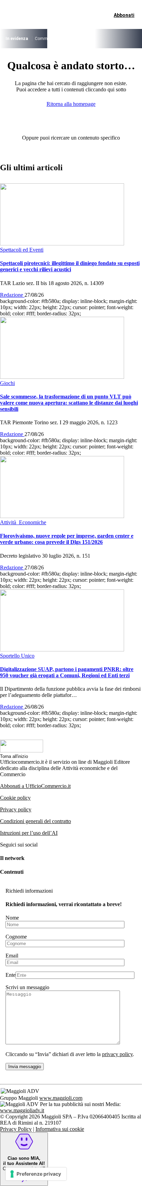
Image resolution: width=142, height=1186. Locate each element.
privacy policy (117, 1054)
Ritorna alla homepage (71, 104)
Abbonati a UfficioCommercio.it (35, 786)
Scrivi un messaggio (27, 987)
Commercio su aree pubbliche (62, 38)
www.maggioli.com (60, 1098)
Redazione (12, 295)
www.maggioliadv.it (22, 1110)
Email (12, 956)
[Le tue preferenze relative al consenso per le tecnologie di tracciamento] (36, 1173)
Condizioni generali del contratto (35, 821)
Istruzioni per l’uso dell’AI (29, 833)
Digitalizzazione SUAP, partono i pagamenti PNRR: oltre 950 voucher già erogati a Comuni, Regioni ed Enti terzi (66, 672)
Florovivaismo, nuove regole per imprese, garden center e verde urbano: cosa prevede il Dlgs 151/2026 (66, 539)
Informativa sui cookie (60, 1129)
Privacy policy (15, 809)
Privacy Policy (16, 1129)
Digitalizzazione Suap (115, 38)
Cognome (16, 937)
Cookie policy (15, 798)
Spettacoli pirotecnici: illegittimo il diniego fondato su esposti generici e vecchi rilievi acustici (70, 266)
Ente (11, 975)
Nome (12, 918)
